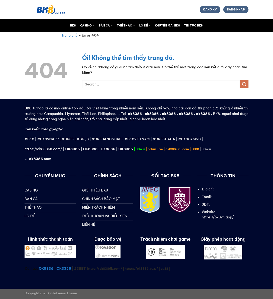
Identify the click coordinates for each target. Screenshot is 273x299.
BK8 (73, 25)
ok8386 (152, 114)
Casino (86, 25)
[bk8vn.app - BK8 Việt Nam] (46, 9)
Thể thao (124, 25)
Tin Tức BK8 (193, 25)
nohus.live (155, 149)
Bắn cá (104, 25)
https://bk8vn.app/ (218, 217)
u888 (195, 149)
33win (140, 149)
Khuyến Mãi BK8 (167, 25)
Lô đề (143, 25)
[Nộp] (244, 84)
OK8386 (72, 149)
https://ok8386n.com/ (43, 149)
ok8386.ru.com (177, 149)
